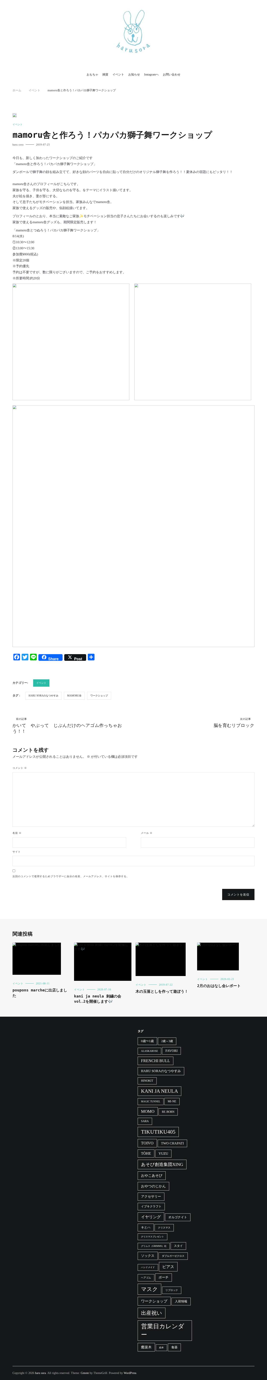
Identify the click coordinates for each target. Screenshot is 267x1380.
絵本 (161, 1347)
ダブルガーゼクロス (173, 1256)
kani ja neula (159, 1091)
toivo (147, 1143)
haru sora (18, 144)
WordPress (130, 1373)
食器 (174, 1347)
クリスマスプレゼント (152, 1237)
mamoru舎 (74, 695)
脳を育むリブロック (234, 723)
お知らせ (134, 74)
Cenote (85, 1373)
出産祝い (151, 1313)
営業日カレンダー (162, 1330)
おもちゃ (92, 74)
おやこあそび (151, 1176)
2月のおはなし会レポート (219, 986)
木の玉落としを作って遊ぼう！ (162, 991)
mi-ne (172, 1101)
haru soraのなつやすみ (43, 695)
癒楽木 (146, 1347)
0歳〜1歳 (147, 1041)
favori (171, 1051)
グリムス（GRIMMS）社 (153, 1246)
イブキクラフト (151, 1206)
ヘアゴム (146, 1277)
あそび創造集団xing (162, 1164)
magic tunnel (150, 1101)
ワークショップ (99, 695)
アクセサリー (151, 1196)
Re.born (168, 1111)
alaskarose (149, 1051)
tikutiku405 (158, 1132)
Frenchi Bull (155, 1061)
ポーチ (164, 1277)
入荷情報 (181, 1301)
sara (145, 1121)
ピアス (168, 1267)
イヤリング (151, 1217)
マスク (149, 1289)
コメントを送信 (238, 894)
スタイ (178, 1245)
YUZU (163, 1153)
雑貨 (105, 74)
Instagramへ (151, 74)
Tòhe (146, 1153)
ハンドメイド (148, 1267)
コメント (20, 768)
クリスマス (164, 1227)
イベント (118, 74)
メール (146, 833)
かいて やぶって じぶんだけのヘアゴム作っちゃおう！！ (67, 726)
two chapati (172, 1143)
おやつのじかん (153, 1186)
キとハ (145, 1227)
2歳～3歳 (167, 1041)
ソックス (147, 1255)
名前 (17, 833)
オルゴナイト (177, 1217)
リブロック (171, 1290)
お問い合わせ (171, 74)
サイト (17, 851)
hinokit (147, 1080)
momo (147, 1111)
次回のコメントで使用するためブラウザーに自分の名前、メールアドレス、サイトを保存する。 (71, 876)
